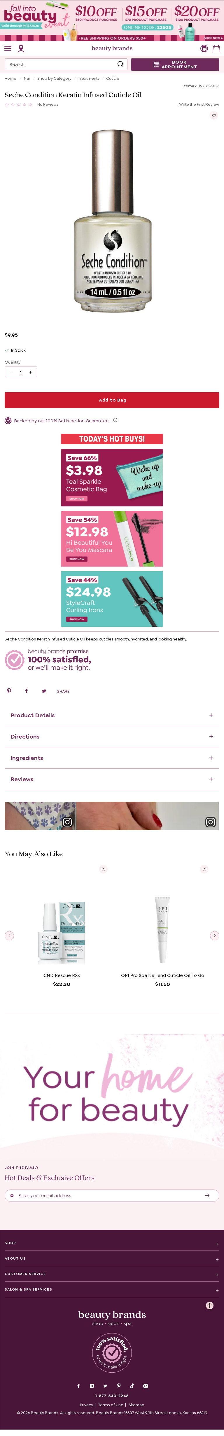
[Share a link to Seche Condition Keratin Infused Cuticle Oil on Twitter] (44, 692)
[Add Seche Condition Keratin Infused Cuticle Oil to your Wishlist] (213, 115)
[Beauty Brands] (112, 48)
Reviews (21, 779)
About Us (15, 1258)
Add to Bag (112, 400)
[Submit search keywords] (120, 64)
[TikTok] (132, 1386)
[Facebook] (78, 1387)
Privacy (86, 1404)
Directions (24, 736)
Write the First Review (199, 104)
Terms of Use (110, 1404)
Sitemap (136, 1404)
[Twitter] (105, 1387)
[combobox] (66, 64)
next (214, 935)
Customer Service (25, 1274)
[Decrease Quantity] (32, 372)
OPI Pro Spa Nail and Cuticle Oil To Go (162, 975)
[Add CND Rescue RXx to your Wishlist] (103, 869)
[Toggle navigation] (8, 48)
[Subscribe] (207, 1195)
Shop (10, 1243)
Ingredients (26, 758)
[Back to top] (210, 1304)
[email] (145, 1386)
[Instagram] (92, 1387)
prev (9, 935)
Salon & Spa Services (28, 1289)
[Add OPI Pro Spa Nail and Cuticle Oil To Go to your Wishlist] (204, 869)
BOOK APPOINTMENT (179, 64)
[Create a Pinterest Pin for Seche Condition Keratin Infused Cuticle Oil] (9, 692)
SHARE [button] (63, 691)
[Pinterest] (119, 1387)
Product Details (32, 715)
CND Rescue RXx (61, 975)
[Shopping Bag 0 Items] (216, 48)
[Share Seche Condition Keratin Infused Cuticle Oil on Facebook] (26, 692)
